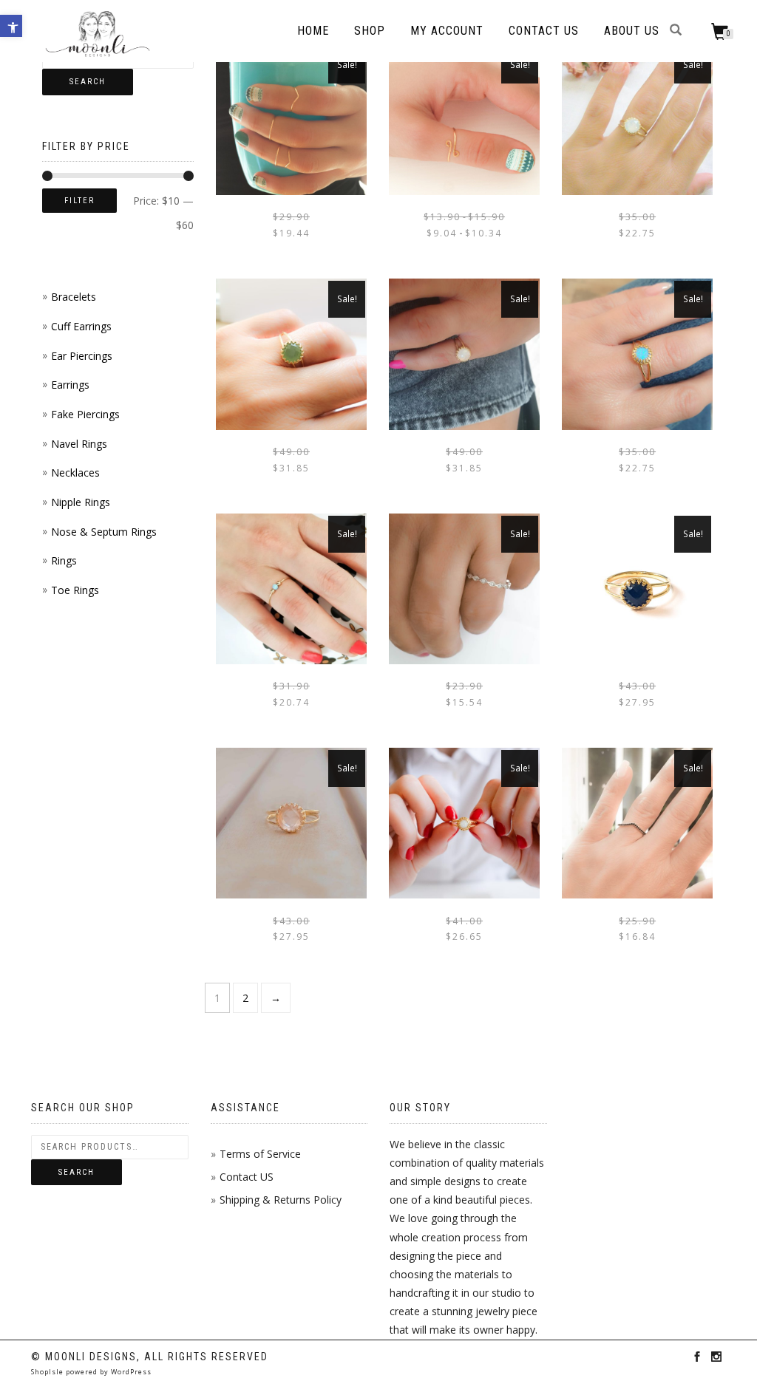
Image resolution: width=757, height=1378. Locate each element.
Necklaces (75, 472)
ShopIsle (48, 1372)
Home (313, 31)
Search (87, 81)
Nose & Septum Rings (104, 532)
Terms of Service (260, 1154)
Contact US (247, 1177)
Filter (79, 200)
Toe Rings (75, 590)
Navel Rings (79, 444)
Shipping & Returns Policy (281, 1200)
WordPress (130, 1372)
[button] (11, 26)
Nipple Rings (80, 502)
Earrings (70, 385)
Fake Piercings (85, 414)
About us (631, 31)
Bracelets (73, 297)
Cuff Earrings (81, 326)
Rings (64, 560)
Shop (369, 31)
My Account (446, 31)
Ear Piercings (81, 356)
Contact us (544, 31)
